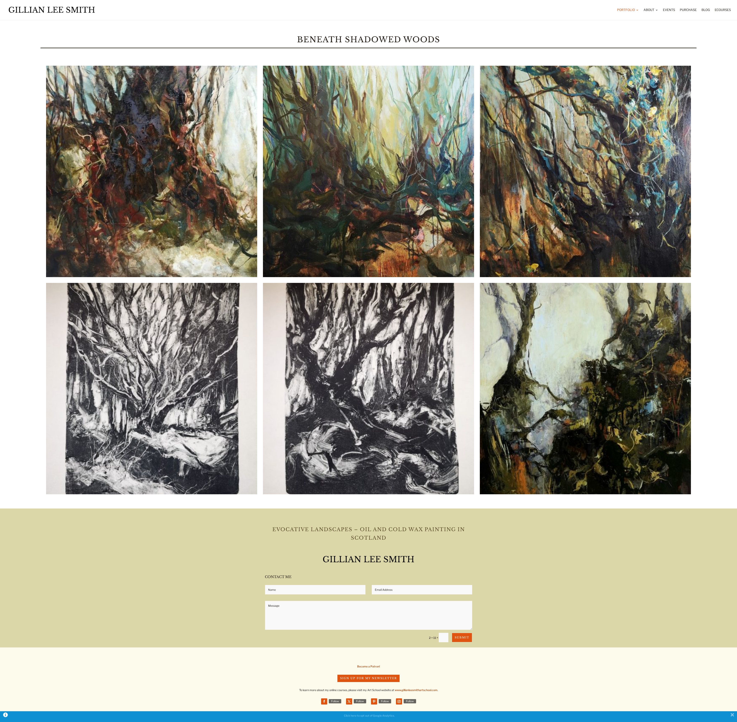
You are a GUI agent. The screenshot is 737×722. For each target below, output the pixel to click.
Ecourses (723, 10)
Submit (462, 637)
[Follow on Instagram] (399, 701)
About (649, 10)
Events (669, 10)
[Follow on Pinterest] (374, 701)
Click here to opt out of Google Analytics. (369, 715)
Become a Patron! (368, 666)
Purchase (688, 10)
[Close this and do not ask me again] (732, 715)
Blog (705, 10)
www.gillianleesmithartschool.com (416, 690)
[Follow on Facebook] (324, 701)
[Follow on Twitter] (349, 701)
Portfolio (626, 10)
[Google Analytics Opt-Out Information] (5, 715)
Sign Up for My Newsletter (368, 678)
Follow (335, 701)
